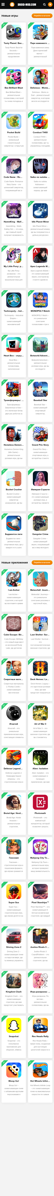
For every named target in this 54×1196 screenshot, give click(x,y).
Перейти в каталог (42, 16)
